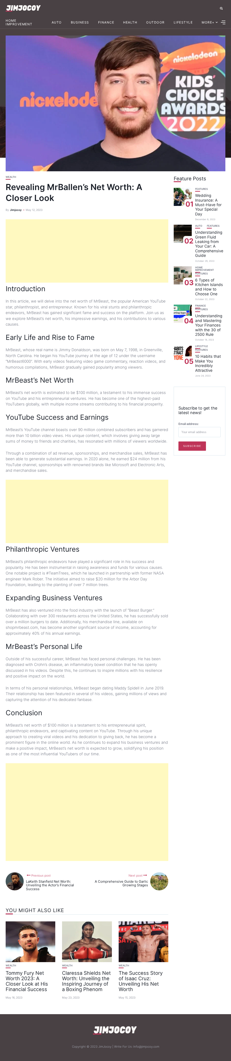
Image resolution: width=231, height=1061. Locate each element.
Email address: (188, 424)
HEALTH (130, 22)
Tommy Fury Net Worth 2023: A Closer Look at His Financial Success (27, 981)
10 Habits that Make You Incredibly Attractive (208, 363)
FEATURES (201, 189)
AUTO (57, 22)
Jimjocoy (16, 210)
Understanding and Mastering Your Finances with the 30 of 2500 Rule (208, 325)
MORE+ (208, 22)
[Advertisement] (87, 251)
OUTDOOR (155, 22)
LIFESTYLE (183, 22)
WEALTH (11, 177)
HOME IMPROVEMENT (19, 22)
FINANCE (106, 22)
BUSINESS (80, 22)
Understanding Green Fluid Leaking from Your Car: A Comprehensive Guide (209, 244)
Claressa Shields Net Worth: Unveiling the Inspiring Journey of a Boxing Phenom (86, 981)
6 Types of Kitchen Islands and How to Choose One (209, 287)
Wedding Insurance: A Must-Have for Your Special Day (208, 204)
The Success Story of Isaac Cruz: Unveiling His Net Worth (141, 981)
